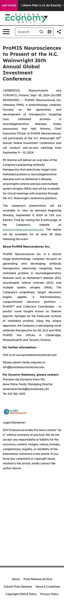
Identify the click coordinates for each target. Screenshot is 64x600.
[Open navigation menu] (6, 31)
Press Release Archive (37, 579)
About (16, 579)
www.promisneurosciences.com (23, 229)
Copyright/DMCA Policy (21, 594)
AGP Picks (9, 5)
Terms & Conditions (47, 586)
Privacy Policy (49, 594)
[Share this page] (58, 31)
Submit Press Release (18, 586)
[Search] (41, 32)
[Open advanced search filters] (49, 32)
